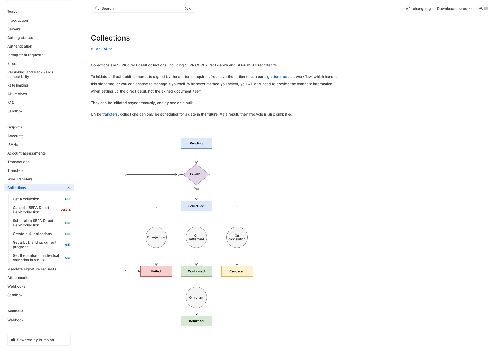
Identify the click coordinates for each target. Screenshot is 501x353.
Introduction (17, 20)
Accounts (15, 136)
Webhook (15, 320)
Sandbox (15, 111)
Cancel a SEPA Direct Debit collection (42, 210)
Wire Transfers (20, 179)
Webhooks (16, 286)
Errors (12, 63)
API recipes (17, 94)
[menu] (454, 8)
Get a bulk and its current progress (42, 244)
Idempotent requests (25, 55)
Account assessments (26, 153)
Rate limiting (17, 85)
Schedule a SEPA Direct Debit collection (42, 223)
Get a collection (42, 199)
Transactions (18, 162)
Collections (16, 188)
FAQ (11, 102)
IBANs (12, 145)
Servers (14, 29)
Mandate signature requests (31, 269)
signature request (279, 76)
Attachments (18, 278)
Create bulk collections (42, 234)
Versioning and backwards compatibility (30, 74)
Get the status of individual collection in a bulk (42, 257)
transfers (110, 114)
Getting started (20, 37)
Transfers (15, 170)
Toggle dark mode (483, 8)
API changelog (418, 8)
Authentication (19, 46)
